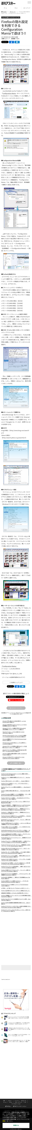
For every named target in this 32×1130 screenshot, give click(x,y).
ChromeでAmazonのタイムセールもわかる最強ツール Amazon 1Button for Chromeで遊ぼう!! (14, 736)
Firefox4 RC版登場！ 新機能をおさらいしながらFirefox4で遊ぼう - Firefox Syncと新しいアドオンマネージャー (15, 806)
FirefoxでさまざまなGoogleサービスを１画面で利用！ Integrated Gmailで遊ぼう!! (15, 774)
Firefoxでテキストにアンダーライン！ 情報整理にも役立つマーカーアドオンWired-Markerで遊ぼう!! (15, 845)
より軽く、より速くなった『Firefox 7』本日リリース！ (15, 888)
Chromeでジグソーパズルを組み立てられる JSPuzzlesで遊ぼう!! (13, 732)
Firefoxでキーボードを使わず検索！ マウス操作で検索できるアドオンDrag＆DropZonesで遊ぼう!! (15, 852)
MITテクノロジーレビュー (21, 1106)
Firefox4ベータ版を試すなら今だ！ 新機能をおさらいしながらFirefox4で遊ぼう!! (15, 813)
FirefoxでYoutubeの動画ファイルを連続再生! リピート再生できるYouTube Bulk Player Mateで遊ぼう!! (15, 795)
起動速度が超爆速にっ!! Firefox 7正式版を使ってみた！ (15, 893)
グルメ (5, 8)
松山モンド (7, 38)
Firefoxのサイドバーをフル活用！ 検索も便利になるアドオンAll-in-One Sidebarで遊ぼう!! (15, 856)
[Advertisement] (16, 927)
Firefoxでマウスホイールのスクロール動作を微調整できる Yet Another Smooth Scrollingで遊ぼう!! (16, 907)
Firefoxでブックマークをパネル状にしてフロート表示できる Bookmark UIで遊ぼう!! (15, 910)
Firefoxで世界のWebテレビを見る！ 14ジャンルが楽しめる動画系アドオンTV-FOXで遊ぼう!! (15, 824)
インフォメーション (16, 1103)
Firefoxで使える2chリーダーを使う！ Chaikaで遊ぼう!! (15, 781)
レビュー (10, 1100)
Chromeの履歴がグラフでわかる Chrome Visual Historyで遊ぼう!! (14, 740)
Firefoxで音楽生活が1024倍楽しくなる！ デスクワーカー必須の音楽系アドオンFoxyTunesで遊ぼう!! (16, 834)
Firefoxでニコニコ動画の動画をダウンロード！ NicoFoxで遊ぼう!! (15, 778)
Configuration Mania (9, 93)
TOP (4, 1100)
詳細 (4, 1121)
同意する (16, 1125)
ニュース (17, 1100)
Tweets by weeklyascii (5, 979)
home (4, 12)
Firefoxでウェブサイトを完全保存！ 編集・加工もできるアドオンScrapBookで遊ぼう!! (15, 867)
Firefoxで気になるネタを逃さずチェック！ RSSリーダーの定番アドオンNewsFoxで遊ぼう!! (15, 849)
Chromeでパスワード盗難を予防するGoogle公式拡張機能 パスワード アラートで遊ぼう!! (14, 729)
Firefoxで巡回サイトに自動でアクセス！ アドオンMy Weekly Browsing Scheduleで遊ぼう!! (14, 881)
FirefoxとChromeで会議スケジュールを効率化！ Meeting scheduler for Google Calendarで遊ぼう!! (16, 816)
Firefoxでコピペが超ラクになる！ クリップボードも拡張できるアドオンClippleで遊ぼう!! (15, 860)
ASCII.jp (9, 1106)
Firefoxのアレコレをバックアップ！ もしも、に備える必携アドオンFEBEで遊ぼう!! (15, 820)
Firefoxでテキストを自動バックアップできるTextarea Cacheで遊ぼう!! (14, 885)
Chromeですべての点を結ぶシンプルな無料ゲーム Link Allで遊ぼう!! (14, 743)
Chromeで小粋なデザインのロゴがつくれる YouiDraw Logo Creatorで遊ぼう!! (13, 758)
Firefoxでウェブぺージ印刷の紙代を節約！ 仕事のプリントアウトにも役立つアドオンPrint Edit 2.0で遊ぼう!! (15, 842)
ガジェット (13, 12)
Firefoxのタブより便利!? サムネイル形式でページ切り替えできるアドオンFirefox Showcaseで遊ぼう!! (15, 863)
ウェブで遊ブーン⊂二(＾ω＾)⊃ (10, 17)
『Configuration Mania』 (9, 666)
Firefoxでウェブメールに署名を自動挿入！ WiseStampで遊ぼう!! (16, 787)
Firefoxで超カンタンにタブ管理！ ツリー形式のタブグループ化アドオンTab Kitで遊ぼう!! (15, 827)
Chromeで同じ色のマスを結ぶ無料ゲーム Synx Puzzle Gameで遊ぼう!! (14, 721)
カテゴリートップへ (16, 708)
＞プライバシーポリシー (16, 1129)
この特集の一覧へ (17, 763)
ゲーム (4, 1102)
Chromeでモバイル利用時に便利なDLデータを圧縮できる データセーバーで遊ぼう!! (15, 747)
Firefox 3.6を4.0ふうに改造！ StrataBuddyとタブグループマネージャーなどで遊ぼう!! (15, 798)
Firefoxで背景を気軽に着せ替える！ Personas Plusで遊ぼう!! (15, 791)
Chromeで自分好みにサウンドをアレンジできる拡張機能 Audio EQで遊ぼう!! (15, 725)
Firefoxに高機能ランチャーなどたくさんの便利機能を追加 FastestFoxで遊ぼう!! (16, 896)
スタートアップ (16, 8)
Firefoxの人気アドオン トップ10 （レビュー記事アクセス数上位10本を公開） (15, 802)
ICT (26, 8)
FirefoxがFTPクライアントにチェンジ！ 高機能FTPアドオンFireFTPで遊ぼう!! (16, 838)
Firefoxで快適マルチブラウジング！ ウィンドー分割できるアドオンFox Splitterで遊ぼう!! (15, 871)
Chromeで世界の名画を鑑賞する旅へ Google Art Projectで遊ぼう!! (15, 754)
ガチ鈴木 (17, 38)
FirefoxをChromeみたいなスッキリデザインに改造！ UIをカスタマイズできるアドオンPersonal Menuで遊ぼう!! (15, 831)
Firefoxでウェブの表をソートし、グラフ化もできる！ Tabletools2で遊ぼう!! (15, 784)
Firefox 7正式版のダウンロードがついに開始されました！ (15, 890)
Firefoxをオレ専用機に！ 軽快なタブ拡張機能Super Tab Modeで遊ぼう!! (15, 878)
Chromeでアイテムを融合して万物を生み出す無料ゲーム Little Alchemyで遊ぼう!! (14, 750)
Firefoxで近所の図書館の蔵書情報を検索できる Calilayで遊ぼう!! (15, 903)
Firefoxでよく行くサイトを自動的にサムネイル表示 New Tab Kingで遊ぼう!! (15, 899)
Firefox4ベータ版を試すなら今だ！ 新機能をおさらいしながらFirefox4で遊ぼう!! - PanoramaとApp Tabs (15, 809)
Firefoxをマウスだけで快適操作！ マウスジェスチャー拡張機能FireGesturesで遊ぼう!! (15, 874)
